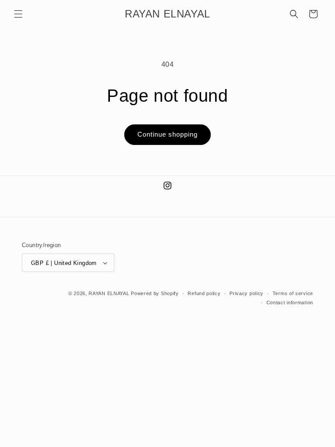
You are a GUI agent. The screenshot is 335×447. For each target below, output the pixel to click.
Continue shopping (167, 134)
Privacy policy (246, 293)
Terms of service (293, 293)
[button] (18, 14)
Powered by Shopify (155, 293)
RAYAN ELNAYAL (109, 293)
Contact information (290, 302)
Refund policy (204, 293)
